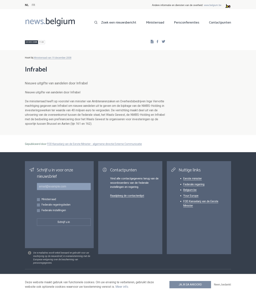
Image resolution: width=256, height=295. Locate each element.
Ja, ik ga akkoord (190, 284)
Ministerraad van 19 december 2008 (52, 57)
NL (27, 5)
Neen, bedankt (222, 284)
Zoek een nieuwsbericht (118, 22)
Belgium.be (190, 190)
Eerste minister (192, 178)
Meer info (121, 286)
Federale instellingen (53, 210)
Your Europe (190, 195)
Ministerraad (155, 22)
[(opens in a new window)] (156, 41)
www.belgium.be (212, 5)
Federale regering (193, 184)
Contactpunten (220, 22)
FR (33, 5)
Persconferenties (186, 22)
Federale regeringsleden (55, 205)
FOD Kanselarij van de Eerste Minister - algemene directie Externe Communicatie (94, 143)
